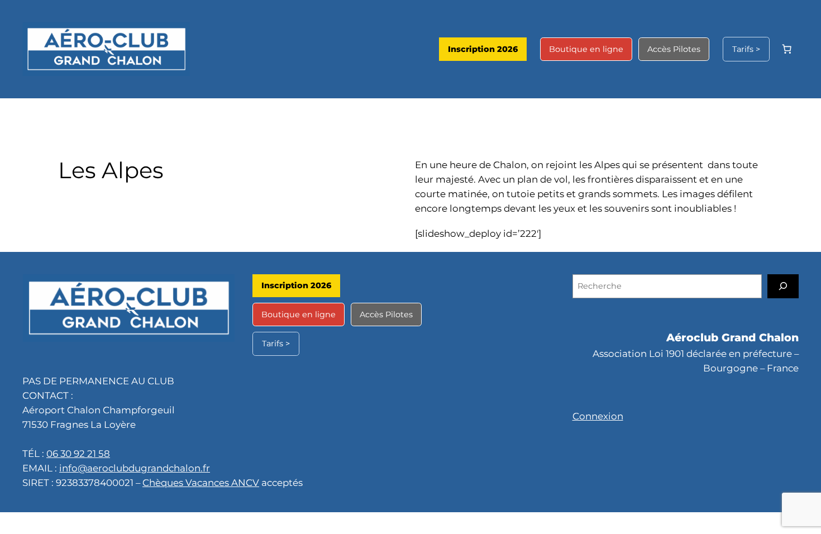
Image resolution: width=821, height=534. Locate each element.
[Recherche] (783, 286)
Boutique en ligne (586, 49)
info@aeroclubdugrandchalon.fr (134, 468)
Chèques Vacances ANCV (200, 482)
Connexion (597, 416)
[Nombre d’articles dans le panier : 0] (787, 49)
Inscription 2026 (483, 49)
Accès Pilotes (673, 49)
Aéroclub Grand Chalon (732, 337)
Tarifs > (746, 49)
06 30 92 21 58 (78, 453)
